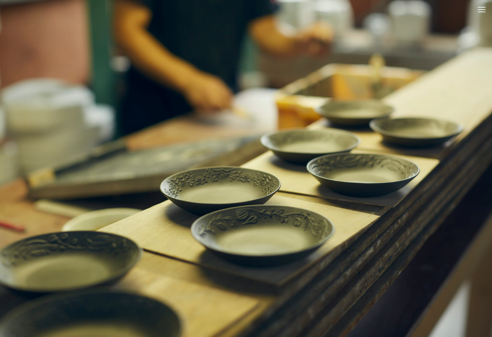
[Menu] (481, 9)
